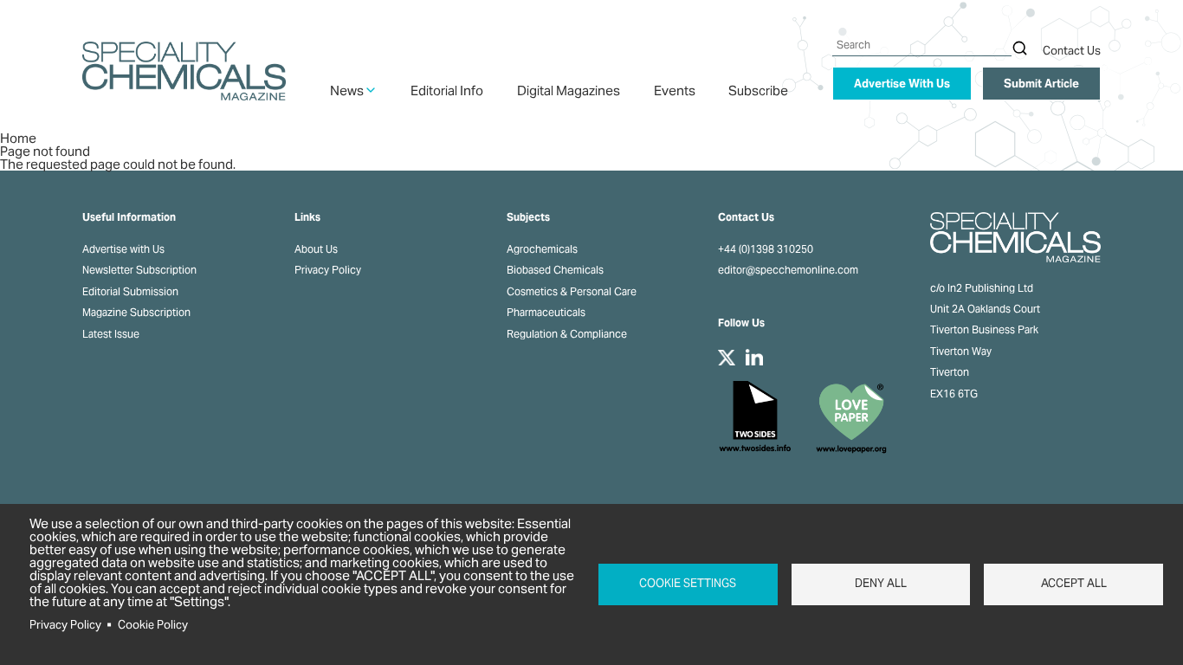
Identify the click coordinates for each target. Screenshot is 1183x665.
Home (18, 138)
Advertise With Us (902, 83)
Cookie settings (687, 583)
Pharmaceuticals (546, 312)
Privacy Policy (327, 270)
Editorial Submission (130, 292)
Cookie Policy (153, 624)
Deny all (881, 583)
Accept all (1074, 583)
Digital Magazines (568, 90)
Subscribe (758, 90)
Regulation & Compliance (567, 334)
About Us (316, 249)
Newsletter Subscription (139, 270)
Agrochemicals (542, 249)
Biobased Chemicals (555, 270)
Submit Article (1041, 83)
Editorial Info (446, 90)
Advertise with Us (123, 249)
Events (674, 90)
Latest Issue (110, 334)
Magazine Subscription (136, 312)
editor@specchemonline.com (788, 270)
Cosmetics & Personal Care (572, 292)
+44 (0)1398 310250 (765, 249)
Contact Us (1072, 50)
